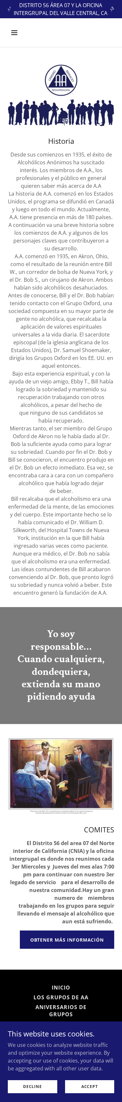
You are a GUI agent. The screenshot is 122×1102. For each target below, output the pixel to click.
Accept (89, 1086)
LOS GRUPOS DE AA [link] (61, 997)
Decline (32, 1086)
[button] (20, 32)
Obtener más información (67, 940)
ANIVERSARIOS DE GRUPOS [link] (61, 1011)
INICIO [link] (61, 987)
